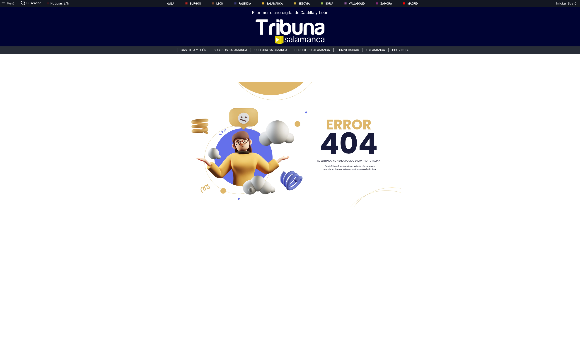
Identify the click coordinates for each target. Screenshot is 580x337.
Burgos (195, 3)
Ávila (170, 3)
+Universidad (348, 50)
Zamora (386, 3)
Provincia (400, 50)
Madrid (413, 3)
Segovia (304, 3)
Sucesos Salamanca (230, 50)
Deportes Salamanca (312, 50)
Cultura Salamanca (270, 50)
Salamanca (275, 3)
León (219, 3)
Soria (329, 3)
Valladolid (357, 3)
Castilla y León (193, 50)
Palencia (245, 3)
